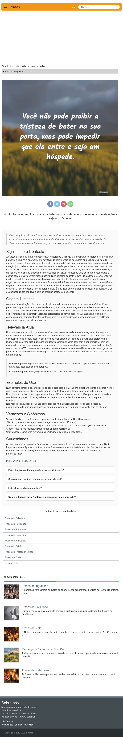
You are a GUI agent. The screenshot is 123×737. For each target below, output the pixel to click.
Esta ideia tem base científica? (25, 488)
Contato (19, 724)
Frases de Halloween (35, 670)
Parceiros (28, 724)
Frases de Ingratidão (35, 586)
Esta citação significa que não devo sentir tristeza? (36, 470)
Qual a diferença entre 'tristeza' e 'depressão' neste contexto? (42, 496)
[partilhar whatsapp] (70, 204)
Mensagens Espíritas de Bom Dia (43, 649)
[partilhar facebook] (50, 204)
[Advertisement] (61, 36)
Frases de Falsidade (35, 607)
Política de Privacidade (7, 723)
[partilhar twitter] (57, 204)
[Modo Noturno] (73, 6)
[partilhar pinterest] (64, 204)
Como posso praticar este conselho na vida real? (35, 479)
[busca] (116, 7)
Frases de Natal (32, 628)
